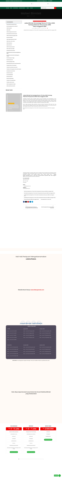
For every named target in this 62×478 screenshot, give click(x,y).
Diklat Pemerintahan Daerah (42, 21)
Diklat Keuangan (35, 21)
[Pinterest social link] (28, 202)
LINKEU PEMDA (38, 28)
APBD (47, 102)
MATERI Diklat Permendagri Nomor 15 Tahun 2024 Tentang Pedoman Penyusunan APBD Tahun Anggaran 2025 (39, 197)
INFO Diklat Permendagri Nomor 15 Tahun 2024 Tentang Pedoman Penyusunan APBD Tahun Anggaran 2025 (39, 193)
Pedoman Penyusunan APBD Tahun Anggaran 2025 (31, 199)
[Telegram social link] (32, 202)
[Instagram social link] (54, 0)
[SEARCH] (55, 8)
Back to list (39, 207)
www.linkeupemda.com (26, 188)
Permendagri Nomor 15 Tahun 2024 (46, 199)
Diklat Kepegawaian (11, 103)
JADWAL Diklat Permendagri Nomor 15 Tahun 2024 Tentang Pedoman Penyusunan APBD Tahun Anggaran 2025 (39, 195)
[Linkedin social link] (55, 0)
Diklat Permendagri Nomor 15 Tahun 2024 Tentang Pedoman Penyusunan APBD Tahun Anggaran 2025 (38, 191)
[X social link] (26, 202)
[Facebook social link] (53, 0)
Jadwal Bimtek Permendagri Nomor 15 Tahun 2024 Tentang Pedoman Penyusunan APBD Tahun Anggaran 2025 (37, 96)
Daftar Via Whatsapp (48, 439)
